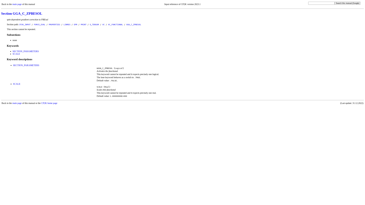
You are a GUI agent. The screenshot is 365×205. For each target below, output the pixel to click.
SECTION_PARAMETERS (26, 51)
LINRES (67, 24)
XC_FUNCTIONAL (115, 24)
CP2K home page (49, 103)
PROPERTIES (54, 24)
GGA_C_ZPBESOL (133, 24)
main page (17, 4)
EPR (75, 24)
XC (103, 24)
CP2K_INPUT (25, 24)
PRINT (83, 24)
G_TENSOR (94, 24)
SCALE (16, 54)
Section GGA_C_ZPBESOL (21, 13)
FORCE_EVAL (39, 24)
